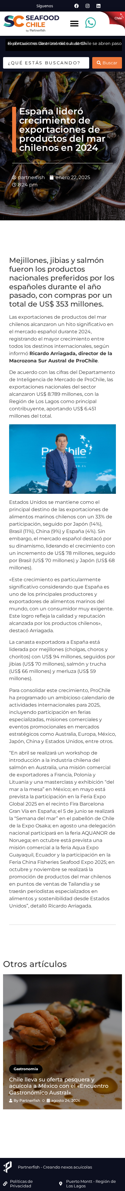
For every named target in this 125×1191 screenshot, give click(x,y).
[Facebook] (76, 5)
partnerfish (29, 1100)
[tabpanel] (62, 1041)
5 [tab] (76, 1120)
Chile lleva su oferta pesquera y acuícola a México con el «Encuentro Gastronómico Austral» (58, 1086)
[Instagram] (87, 5)
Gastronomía (26, 1069)
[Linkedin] (98, 5)
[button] (74, 24)
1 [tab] (40, 1120)
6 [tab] (85, 1120)
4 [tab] (67, 1120)
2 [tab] (49, 1120)
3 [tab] (58, 1120)
